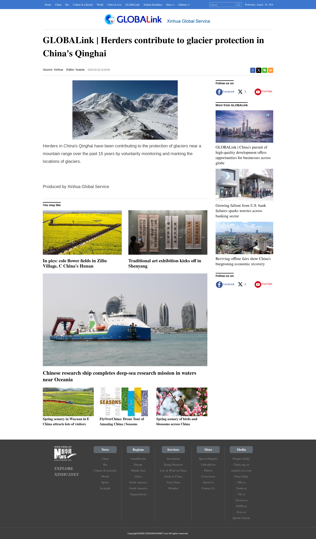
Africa (138, 476)
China (58, 4)
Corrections (208, 476)
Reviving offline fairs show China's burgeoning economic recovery (243, 261)
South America (138, 488)
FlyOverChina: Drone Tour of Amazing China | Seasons (122, 421)
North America (138, 482)
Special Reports (208, 458)
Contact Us (208, 488)
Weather (173, 488)
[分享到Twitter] (258, 70)
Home (48, 4)
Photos (208, 470)
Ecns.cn (241, 512)
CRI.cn (241, 482)
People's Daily (241, 458)
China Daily (241, 476)
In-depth (105, 488)
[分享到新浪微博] (270, 70)
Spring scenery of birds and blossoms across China (176, 421)
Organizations (138, 494)
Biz (67, 4)
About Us (208, 482)
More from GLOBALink (232, 105)
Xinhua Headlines (153, 4)
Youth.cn (241, 488)
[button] (75, 135)
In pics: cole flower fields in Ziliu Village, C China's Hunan (75, 263)
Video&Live (208, 464)
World (100, 4)
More (169, 4)
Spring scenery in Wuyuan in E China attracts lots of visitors (66, 421)
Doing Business (173, 464)
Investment (173, 458)
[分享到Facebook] (252, 70)
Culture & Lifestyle (83, 4)
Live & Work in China (173, 470)
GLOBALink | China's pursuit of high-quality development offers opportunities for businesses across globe (243, 154)
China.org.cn (241, 464)
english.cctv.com (241, 470)
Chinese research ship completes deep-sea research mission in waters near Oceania (119, 376)
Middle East (138, 470)
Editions (182, 4)
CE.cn (241, 494)
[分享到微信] (264, 70)
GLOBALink (132, 4)
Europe (138, 464)
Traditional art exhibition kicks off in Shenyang (164, 263)
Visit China (173, 482)
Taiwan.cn (241, 500)
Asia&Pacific (138, 458)
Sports (105, 482)
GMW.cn (241, 506)
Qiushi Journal (241, 518)
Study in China (173, 476)
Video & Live (114, 4)
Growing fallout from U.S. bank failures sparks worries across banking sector (241, 210)
